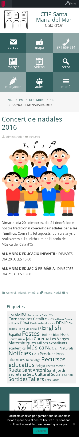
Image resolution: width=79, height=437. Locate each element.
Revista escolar (55, 366)
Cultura (58, 319)
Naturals (67, 348)
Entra (72, 3)
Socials (57, 374)
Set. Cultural (38, 374)
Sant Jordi (56, 370)
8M (11, 315)
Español (14, 334)
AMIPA (21, 315)
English (51, 327)
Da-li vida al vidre (42, 323)
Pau (35, 353)
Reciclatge (33, 360)
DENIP (62, 322)
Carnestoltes (20, 318)
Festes (48, 292)
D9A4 (24, 322)
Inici (10, 100)
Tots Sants (52, 380)
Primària (33, 292)
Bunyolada (34, 315)
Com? (48, 319)
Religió (40, 366)
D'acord (40, 430)
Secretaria (17, 374)
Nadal (57, 292)
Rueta (14, 369)
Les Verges (59, 338)
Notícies (19, 353)
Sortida (68, 375)
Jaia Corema (37, 338)
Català (38, 318)
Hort (64, 334)
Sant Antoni (34, 370)
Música (35, 347)
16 (52, 100)
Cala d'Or (47, 315)
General (11, 292)
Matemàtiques (22, 342)
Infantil (21, 292)
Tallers (36, 378)
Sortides (18, 379)
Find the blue (50, 335)
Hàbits (21, 339)
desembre (36, 100)
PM (21, 100)
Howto (12, 339)
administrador (15, 136)
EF (39, 328)
